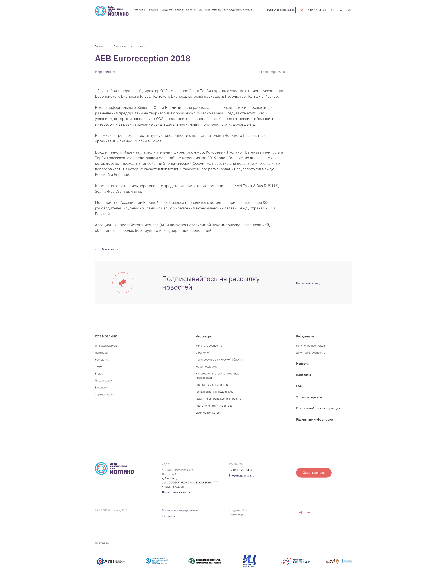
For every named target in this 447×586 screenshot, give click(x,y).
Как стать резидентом (210, 345)
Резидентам (305, 336)
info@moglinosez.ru (241, 475)
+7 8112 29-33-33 (316, 10)
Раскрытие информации (280, 9)
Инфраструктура (106, 345)
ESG (299, 386)
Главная (99, 46)
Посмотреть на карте (176, 492)
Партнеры (101, 352)
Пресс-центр (120, 46)
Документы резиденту (310, 352)
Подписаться (305, 283)
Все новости (110, 249)
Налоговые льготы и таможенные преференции (217, 375)
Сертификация (104, 394)
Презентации (103, 380)
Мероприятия (105, 72)
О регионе (202, 352)
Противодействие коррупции (318, 408)
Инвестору (204, 336)
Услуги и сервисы (309, 397)
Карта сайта (168, 516)
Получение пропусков (310, 345)
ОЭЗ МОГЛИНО (106, 336)
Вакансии (101, 387)
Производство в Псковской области (219, 359)
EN (349, 9)
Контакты (303, 375)
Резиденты (102, 359)
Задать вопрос (314, 473)
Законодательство (208, 412)
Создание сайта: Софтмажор (238, 512)
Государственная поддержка (214, 391)
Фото (98, 366)
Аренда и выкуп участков (212, 384)
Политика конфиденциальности (180, 510)
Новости (141, 46)
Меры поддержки (207, 366)
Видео (99, 373)
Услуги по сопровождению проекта (218, 398)
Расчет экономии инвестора (214, 405)
